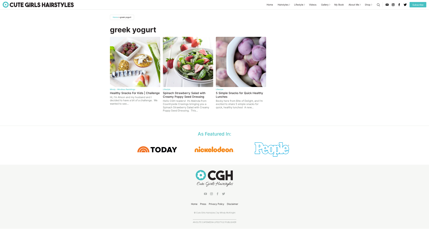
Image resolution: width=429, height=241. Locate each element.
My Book (339, 4)
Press (203, 204)
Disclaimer (232, 204)
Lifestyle (298, 4)
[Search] (378, 4)
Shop (368, 4)
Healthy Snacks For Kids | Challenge (135, 93)
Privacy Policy (216, 204)
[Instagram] (393, 4)
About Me (354, 4)
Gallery (325, 4)
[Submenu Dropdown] (289, 5)
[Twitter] (405, 4)
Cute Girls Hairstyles (38, 5)
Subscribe (417, 4)
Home (270, 4)
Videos (312, 4)
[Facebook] (399, 4)
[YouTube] (387, 4)
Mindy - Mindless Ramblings (122, 89)
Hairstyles (283, 4)
